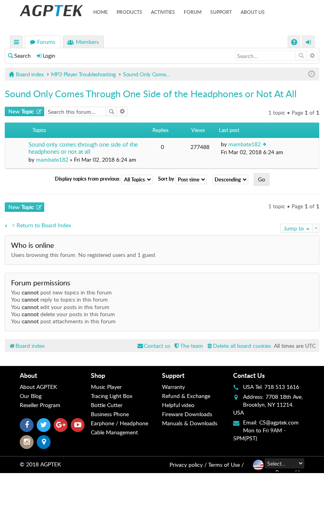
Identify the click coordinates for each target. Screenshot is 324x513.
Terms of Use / (226, 464)
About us (253, 12)
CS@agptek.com (279, 422)
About (28, 375)
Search (22, 55)
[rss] (44, 442)
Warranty (173, 386)
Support (221, 12)
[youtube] (78, 425)
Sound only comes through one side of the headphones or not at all (83, 148)
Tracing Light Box (111, 396)
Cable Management (114, 432)
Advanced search (312, 55)
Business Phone (110, 414)
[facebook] (27, 425)
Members (87, 41)
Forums (46, 41)
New (21, 111)
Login (49, 55)
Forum (193, 12)
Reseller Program (40, 405)
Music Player (106, 386)
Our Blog (30, 396)
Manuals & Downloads (189, 423)
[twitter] (44, 425)
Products (129, 12)
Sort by (166, 179)
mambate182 (52, 159)
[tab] (55, 375)
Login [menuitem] (308, 43)
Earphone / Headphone (119, 423)
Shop (98, 375)
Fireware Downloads (187, 414)
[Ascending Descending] (232, 179)
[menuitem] (238, 345)
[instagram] (27, 442)
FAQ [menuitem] (295, 43)
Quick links (16, 43)
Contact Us (249, 375)
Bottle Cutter (106, 405)
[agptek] (51, 10)
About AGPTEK (38, 386)
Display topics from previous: (88, 179)
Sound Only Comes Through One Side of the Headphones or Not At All (151, 93)
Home (100, 12)
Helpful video (178, 405)
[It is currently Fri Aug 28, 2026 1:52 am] (311, 74)
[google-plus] (61, 425)
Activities (163, 12)
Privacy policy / (188, 464)
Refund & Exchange (186, 396)
